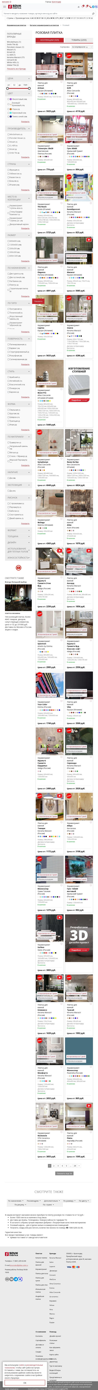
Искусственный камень (16, 317)
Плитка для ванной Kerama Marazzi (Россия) (74, 209)
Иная (13, 424)
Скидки (38, 1352)
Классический (17, 384)
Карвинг (15, 348)
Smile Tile (11, 44)
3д (12, 329)
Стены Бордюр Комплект (16, 213)
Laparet (52, 1266)
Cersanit (10, 60)
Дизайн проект (55, 1336)
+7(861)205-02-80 (75, 1227)
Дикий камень (16, 518)
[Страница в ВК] (11, 1279)
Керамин (53, 1301)
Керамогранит (41, 1269)
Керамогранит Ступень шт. (16, 219)
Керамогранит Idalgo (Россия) (44, 583)
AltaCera (53, 1279)
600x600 (15, 241)
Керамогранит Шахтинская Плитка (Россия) (45, 150)
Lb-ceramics (54, 1297)
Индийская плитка (40, 1297)
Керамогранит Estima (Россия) (44, 704)
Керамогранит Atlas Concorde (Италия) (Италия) (45, 394)
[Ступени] (79, 383)
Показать (38, 301)
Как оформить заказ (55, 1348)
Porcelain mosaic (14, 47)
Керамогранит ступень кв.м (16, 206)
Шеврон (15, 417)
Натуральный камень (19, 447)
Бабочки (14, 511)
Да (12, 478)
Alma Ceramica (55, 1284)
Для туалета (16, 273)
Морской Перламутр (18, 461)
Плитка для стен (42, 1285)
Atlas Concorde (55, 1292)
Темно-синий (19, 116)
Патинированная (18, 344)
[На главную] (14, 7)
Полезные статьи (53, 1341)
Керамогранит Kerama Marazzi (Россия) (74, 329)
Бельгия (14, 181)
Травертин (15, 442)
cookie (21, 1365)
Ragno (52, 1318)
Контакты (39, 1336)
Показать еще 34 (64, 1173)
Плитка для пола (42, 1273)
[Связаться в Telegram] (93, 6)
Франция (14, 170)
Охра (16, 109)
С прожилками (17, 503)
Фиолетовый (19, 99)
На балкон (15, 281)
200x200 (15, 248)
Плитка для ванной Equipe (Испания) (74, 271)
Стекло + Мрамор (18, 456)
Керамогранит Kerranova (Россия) (73, 827)
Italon (51, 1262)
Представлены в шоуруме (56, 1378)
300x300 (15, 252)
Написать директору (54, 1360)
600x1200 (15, 256)
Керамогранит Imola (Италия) (44, 207)
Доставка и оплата (40, 1346)
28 (75, 1166)
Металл (14, 452)
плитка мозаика (12, 613)
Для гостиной (17, 277)
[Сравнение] (78, 6)
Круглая (14, 413)
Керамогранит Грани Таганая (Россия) (44, 890)
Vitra (51, 1309)
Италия (14, 185)
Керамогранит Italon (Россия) (44, 947)
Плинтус (14, 285)
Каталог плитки (41, 1258)
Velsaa (52, 1305)
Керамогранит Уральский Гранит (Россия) (75, 150)
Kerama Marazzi (14, 57)
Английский (16, 381)
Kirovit (10, 52)
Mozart (10, 49)
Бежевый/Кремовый (18, 104)
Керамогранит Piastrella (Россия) (75, 1070)
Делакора (53, 1271)
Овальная (15, 410)
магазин (5, 2)
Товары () (79, 40)
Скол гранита (16, 514)
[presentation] (8, 99)
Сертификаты (41, 1340)
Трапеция (15, 421)
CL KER (10, 55)
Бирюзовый (19, 113)
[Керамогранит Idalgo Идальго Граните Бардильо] (50, 741)
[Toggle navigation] (4, 7)
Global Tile (11, 65)
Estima (52, 1288)
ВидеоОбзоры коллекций (55, 1371)
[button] (61, 82)
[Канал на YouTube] (7, 1279)
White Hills (11, 62)
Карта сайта (54, 1355)
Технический (16, 312)
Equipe (52, 1322)
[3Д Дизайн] (79, 938)
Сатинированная (18, 359)
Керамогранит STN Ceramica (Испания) (44, 1137)
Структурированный (19, 352)
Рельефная (16, 355)
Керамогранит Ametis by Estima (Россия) (45, 645)
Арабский (15, 377)
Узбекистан (15, 173)
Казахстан (15, 177)
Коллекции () (49, 40)
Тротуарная (16, 309)
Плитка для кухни (40, 1279)
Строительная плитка (19, 289)
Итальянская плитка (40, 1290)
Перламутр (15, 507)
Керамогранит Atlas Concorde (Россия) (44, 463)
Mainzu (52, 1314)
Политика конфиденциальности (44, 1357)
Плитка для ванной (40, 1263)
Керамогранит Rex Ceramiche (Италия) (73, 463)
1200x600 (15, 244)
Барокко (14, 392)
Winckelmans (12, 42)
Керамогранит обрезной (16, 323)
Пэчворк (15, 388)
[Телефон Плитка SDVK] (90, 7)
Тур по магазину (56, 1366)
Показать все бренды (16, 69)
